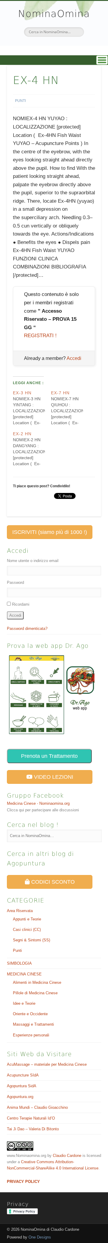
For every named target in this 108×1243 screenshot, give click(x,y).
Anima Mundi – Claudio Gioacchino (37, 1107)
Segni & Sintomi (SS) (31, 940)
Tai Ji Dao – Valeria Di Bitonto (33, 1129)
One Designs (39, 1237)
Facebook (47, 47)
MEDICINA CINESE (24, 974)
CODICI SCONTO (52, 882)
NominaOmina (54, 13)
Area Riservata (20, 910)
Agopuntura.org (20, 1096)
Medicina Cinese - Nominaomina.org (38, 803)
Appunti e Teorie (27, 919)
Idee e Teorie (24, 1003)
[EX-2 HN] (32, 449)
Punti (20, 101)
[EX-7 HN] (70, 408)
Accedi (74, 358)
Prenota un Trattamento (49, 756)
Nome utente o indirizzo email (32, 560)
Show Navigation (54, 60)
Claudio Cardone (67, 1155)
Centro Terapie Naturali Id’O (31, 1118)
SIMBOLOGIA (19, 963)
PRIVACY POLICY (23, 1181)
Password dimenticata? (27, 628)
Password (15, 582)
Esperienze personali (31, 1035)
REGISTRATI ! (40, 335)
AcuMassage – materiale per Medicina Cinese (47, 1064)
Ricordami (20, 604)
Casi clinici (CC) (27, 929)
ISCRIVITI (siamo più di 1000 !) (49, 532)
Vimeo (59, 47)
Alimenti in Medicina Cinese (37, 982)
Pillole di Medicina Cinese (35, 993)
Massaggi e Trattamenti (33, 1024)
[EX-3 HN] (32, 408)
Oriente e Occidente (30, 1014)
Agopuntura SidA (21, 1086)
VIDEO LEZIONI (52, 777)
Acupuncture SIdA (23, 1075)
